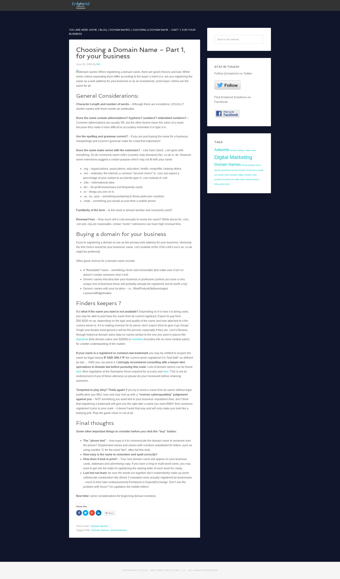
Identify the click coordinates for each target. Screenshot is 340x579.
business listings (237, 150)
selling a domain (244, 175)
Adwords (221, 149)
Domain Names (99, 526)
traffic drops (240, 179)
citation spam (250, 150)
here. (166, 371)
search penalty (230, 175)
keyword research (238, 170)
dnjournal (82, 339)
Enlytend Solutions (95, 5)
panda (220, 175)
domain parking (248, 165)
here (79, 371)
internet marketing (222, 170)
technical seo (228, 179)
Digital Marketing (233, 157)
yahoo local (225, 184)
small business (118, 530)
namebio (137, 339)
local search (252, 170)
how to (258, 165)
